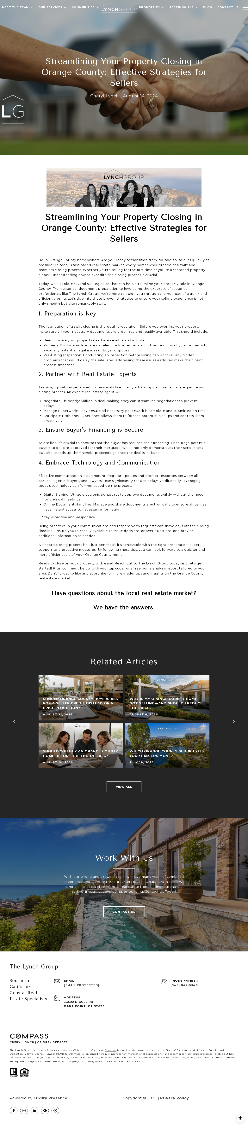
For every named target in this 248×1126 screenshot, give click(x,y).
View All (124, 786)
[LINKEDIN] (34, 1110)
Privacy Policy (174, 1098)
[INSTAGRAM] (24, 1110)
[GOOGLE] (45, 1110)
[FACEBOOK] (13, 1110)
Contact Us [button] (124, 912)
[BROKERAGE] (55, 1110)
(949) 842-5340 (184, 985)
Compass (110, 1050)
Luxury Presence (50, 1098)
